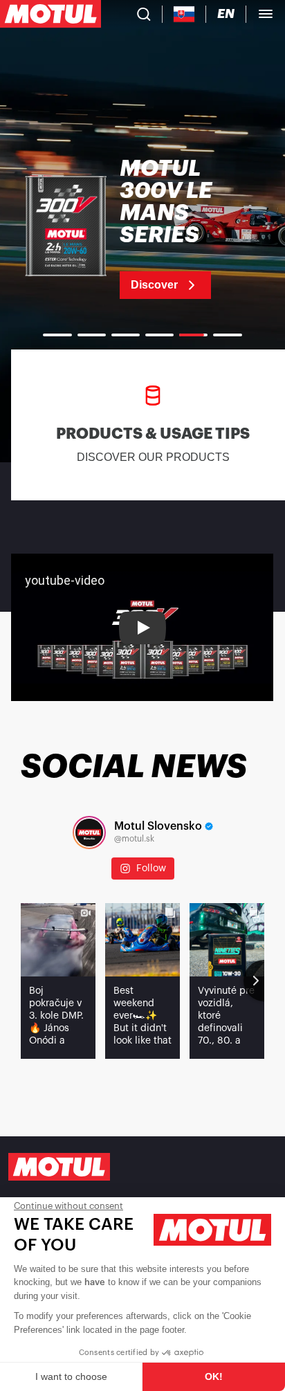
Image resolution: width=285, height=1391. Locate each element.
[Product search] (144, 14)
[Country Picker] (184, 14)
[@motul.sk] (89, 832)
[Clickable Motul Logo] (50, 14)
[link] (142, 228)
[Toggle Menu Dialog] (265, 14)
